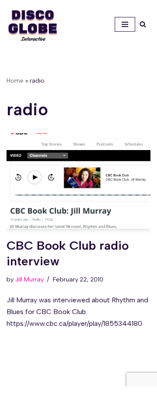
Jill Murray (29, 279)
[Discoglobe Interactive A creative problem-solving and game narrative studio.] (33, 25)
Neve (39, 396)
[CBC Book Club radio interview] (78, 181)
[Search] (143, 24)
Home (15, 80)
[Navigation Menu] (125, 24)
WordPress (108, 396)
